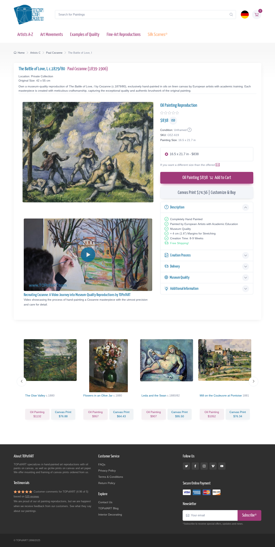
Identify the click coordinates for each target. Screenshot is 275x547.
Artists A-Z (25, 34)
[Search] (231, 14)
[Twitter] (186, 466)
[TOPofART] (29, 14)
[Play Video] (88, 254)
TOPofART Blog (108, 508)
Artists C (35, 52)
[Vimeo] (213, 466)
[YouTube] (221, 466)
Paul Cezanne (54, 52)
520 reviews (32, 496)
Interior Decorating (110, 514)
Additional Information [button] (184, 289)
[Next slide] (253, 381)
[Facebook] (195, 466)
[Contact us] (218, 164)
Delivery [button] (175, 266)
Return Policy (106, 483)
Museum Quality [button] (179, 277)
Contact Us (105, 502)
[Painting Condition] (189, 130)
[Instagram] (204, 466)
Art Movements (51, 34)
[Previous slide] (21, 381)
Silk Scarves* (157, 34)
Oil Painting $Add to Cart (206, 177)
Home (21, 52)
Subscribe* (249, 515)
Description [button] (177, 207)
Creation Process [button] (180, 255)
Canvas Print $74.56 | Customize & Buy (207, 192)
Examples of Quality (84, 34)
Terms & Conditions (110, 476)
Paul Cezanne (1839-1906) (87, 69)
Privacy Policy (107, 470)
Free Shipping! (179, 243)
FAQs (101, 464)
